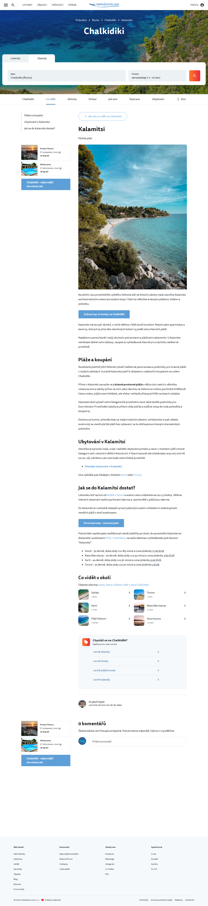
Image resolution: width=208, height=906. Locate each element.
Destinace (18, 859)
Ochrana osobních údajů (161, 900)
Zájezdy (17, 874)
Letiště (16, 864)
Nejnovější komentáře (68, 854)
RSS (107, 874)
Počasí (92, 99)
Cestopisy (63, 864)
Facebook (109, 854)
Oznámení (189, 900)
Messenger (110, 859)
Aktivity (72, 99)
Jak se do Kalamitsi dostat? (39, 128)
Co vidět (50, 99)
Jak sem (112, 99)
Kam (13, 74)
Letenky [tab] (15, 58)
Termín (135, 74)
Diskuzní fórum (66, 859)
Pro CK (154, 869)
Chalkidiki (28, 99)
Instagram (109, 864)
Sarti (124, 475)
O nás (153, 854)
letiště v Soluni (115, 495)
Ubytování (158, 99)
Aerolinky (18, 869)
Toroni (137, 475)
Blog (16, 879)
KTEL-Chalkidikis (115, 538)
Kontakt (154, 859)
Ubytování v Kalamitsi (37, 122)
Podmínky (143, 900)
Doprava (135, 99)
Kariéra (154, 864)
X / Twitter (109, 869)
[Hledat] (14, 5)
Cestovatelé (64, 869)
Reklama (179, 900)
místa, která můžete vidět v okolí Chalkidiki (123, 585)
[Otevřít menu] (6, 5)
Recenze (17, 884)
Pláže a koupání (33, 115)
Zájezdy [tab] (42, 58)
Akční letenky (19, 854)
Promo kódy (19, 889)
